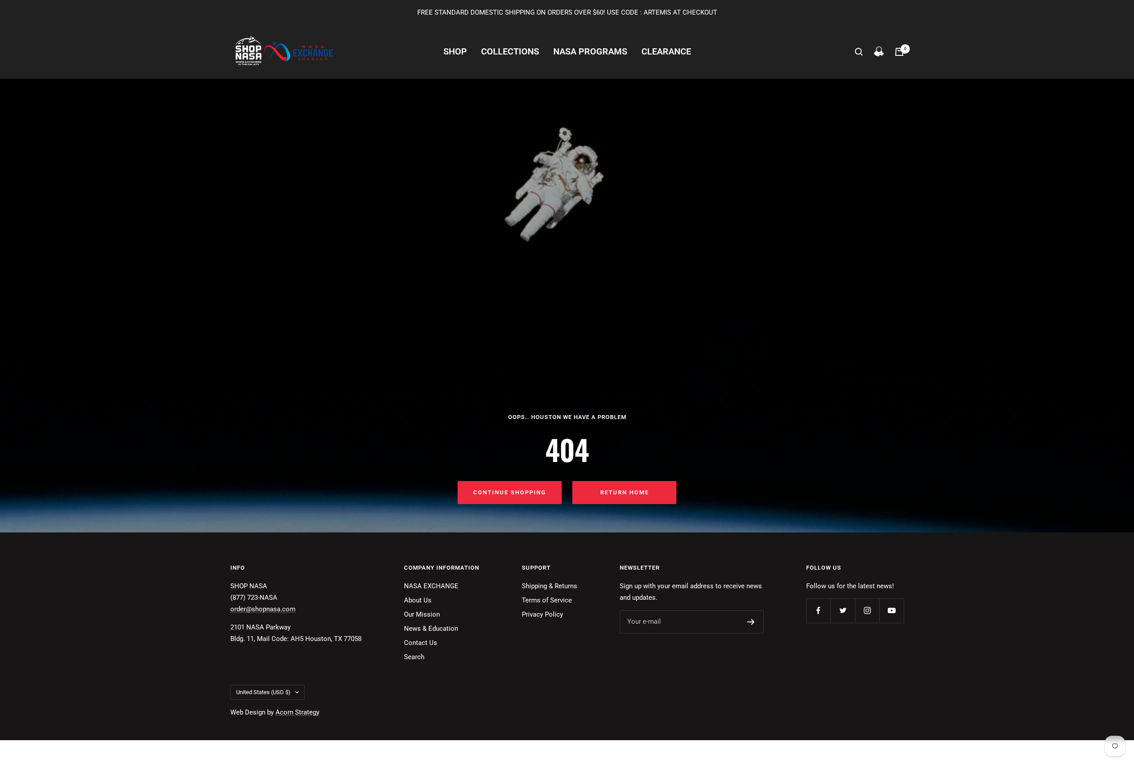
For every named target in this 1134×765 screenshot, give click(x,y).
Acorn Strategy (297, 712)
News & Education (431, 629)
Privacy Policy (542, 614)
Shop (455, 52)
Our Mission (422, 614)
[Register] (751, 622)
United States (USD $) (263, 692)
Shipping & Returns (549, 586)
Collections (510, 52)
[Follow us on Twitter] (843, 610)
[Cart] (899, 52)
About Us (417, 600)
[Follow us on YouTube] (891, 610)
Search (414, 657)
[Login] (879, 52)
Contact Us (420, 643)
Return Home (624, 492)
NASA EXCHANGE (431, 586)
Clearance (666, 52)
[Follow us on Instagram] (867, 610)
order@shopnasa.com (262, 609)
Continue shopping (509, 492)
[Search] (859, 52)
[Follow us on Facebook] (818, 610)
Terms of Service (547, 600)
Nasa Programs (590, 52)
